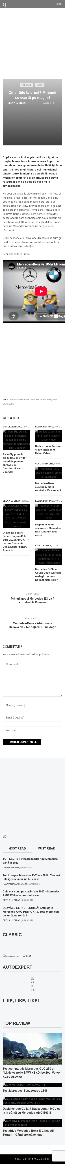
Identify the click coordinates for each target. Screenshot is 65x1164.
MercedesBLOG (12, 426)
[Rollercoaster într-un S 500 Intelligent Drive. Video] (48, 436)
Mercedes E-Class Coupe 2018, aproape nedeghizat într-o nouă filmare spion (48, 574)
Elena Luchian (17, 103)
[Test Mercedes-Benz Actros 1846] (24, 1084)
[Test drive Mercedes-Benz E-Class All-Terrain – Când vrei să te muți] (32, 1122)
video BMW (45, 400)
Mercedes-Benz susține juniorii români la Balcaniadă (48, 487)
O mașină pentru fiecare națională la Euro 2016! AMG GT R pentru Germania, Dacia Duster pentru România (16, 541)
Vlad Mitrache (44, 463)
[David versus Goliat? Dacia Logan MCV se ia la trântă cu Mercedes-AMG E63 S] (32, 1100)
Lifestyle (26, 85)
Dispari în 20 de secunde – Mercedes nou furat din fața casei (48, 530)
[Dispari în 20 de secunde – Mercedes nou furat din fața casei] (48, 512)
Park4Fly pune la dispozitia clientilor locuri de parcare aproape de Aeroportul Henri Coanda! (14, 463)
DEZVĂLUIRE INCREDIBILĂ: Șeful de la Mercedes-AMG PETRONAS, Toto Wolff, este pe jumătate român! (31, 911)
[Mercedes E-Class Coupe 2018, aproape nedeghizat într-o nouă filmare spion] (48, 557)
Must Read (46, 848)
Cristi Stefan (43, 545)
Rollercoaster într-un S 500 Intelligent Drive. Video (48, 450)
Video (40, 85)
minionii (35, 400)
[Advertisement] (32, 42)
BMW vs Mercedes (19, 400)
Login (59, 4)
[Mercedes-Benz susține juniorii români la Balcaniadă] (48, 473)
